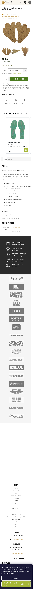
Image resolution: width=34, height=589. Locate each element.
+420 (17, 539)
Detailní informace (7, 94)
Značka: (10, 18)
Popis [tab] (5, 159)
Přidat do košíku (20, 79)
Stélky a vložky (16, 227)
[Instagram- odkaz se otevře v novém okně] (5, 563)
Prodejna (16, 498)
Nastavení (16, 578)
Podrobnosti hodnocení (10, 17)
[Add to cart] (26, 150)
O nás (16, 493)
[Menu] (30, 2)
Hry (16, 503)
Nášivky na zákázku (16, 491)
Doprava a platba (16, 514)
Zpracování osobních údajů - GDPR (16, 517)
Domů (16, 488)
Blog (16, 527)
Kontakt (16, 500)
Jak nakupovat (16, 512)
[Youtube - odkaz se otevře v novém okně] (8, 563)
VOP (16, 522)
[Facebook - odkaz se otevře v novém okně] (2, 563)
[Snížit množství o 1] (9, 80)
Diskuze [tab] (10, 159)
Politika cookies (16, 519)
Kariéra (16, 524)
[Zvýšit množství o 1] (9, 78)
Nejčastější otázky (16, 495)
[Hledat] (20, 2)
